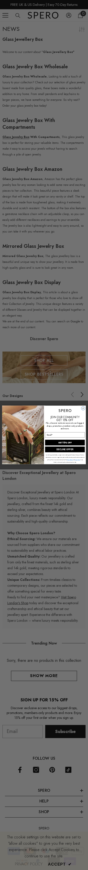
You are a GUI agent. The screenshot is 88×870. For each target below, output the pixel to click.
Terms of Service (70, 459)
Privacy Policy (77, 459)
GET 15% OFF (64, 442)
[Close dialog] (83, 408)
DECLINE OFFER (65, 449)
